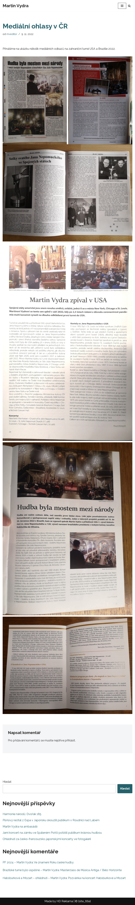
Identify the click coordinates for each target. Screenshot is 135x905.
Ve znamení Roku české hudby (54, 862)
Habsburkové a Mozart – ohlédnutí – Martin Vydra (35, 878)
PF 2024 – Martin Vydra (18, 862)
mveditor (12, 34)
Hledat (7, 781)
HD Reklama (65, 901)
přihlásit (70, 740)
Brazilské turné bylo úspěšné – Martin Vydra (31, 870)
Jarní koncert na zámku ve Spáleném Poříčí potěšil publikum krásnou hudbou (52, 832)
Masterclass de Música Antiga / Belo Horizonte (91, 870)
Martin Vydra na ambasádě (20, 826)
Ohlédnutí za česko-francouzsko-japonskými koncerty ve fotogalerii (47, 839)
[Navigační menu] (122, 6)
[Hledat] (129, 6)
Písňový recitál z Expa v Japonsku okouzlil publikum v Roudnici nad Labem (51, 820)
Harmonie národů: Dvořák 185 (22, 814)
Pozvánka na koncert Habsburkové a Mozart (97, 878)
